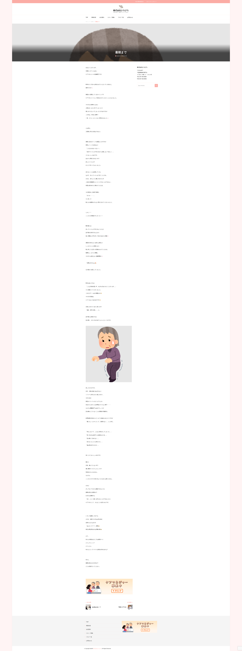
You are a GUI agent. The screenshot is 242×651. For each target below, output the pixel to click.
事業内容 (94, 17)
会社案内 (102, 17)
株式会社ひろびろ (121, 10)
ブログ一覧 (121, 17)
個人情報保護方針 (139, 1)
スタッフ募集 (111, 17)
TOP (87, 17)
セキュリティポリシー (151, 1)
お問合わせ (130, 17)
